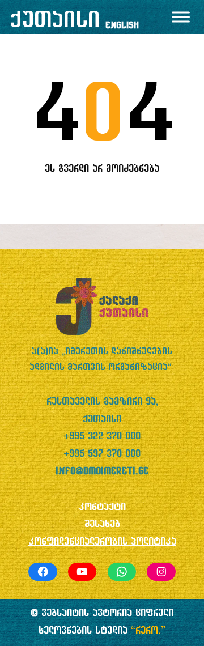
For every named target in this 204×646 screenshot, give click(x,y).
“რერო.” (148, 631)
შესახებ (102, 524)
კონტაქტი (102, 507)
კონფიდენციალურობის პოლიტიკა (102, 542)
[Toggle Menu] (181, 16)
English (122, 26)
